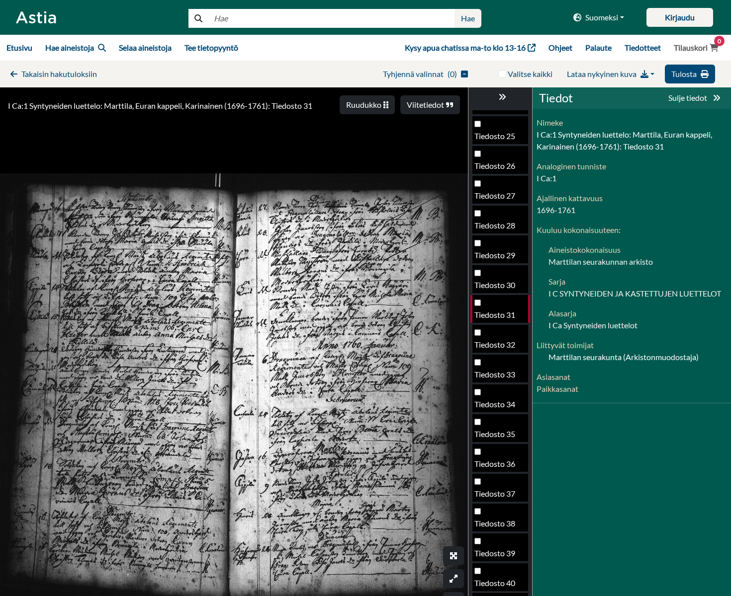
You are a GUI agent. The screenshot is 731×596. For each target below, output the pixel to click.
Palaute (598, 47)
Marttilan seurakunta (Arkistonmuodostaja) (623, 357)
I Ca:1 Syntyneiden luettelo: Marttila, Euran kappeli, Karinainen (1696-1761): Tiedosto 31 (160, 105)
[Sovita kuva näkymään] (453, 578)
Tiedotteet (643, 47)
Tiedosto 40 (494, 583)
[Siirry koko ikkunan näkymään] (453, 555)
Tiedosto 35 (494, 434)
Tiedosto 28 (494, 225)
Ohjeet (560, 47)
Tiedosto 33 (494, 374)
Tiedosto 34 (494, 404)
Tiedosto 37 (494, 493)
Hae (468, 18)
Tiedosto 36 (494, 463)
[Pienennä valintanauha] (500, 96)
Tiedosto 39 (494, 553)
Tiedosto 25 (494, 136)
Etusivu (19, 47)
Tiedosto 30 (494, 285)
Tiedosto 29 (494, 255)
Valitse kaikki (530, 73)
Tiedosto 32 (494, 344)
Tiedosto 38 (494, 523)
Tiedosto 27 (494, 195)
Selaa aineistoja (145, 47)
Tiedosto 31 (494, 314)
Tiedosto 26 (494, 165)
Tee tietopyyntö (211, 47)
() (420, 73)
